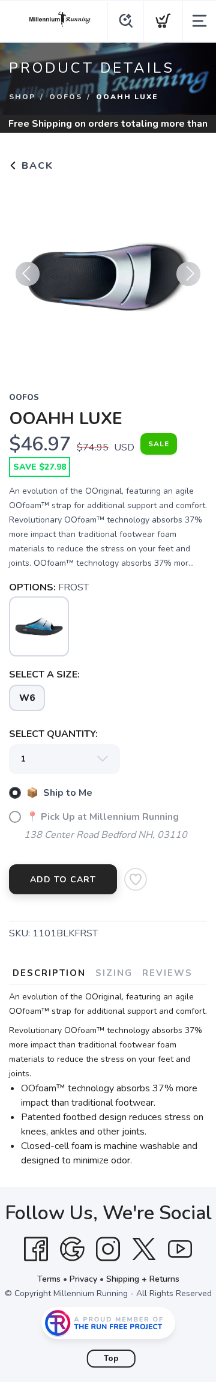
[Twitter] (144, 1249)
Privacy (83, 1279)
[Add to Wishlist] (135, 879)
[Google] (72, 1249)
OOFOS (65, 97)
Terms (49, 1279)
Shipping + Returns (142, 1279)
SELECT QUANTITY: (53, 734)
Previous (28, 274)
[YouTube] (180, 1249)
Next (188, 274)
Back (35, 165)
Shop (22, 97)
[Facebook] (36, 1249)
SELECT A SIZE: (44, 674)
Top (111, 1358)
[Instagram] (108, 1249)
